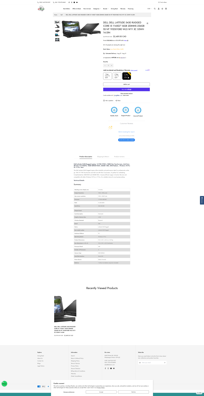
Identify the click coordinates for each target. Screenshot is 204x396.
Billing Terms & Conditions (78, 371)
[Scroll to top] (201, 387)
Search (73, 356)
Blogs (38, 363)
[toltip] (147, 23)
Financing (130, 9)
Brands (105, 9)
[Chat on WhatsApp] (4, 383)
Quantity (105, 62)
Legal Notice (40, 366)
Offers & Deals (77, 9)
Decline (133, 392)
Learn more (126, 95)
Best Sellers (66, 9)
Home (55, 15)
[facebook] (69, 2)
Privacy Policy (101, 388)
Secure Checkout (75, 368)
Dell (61, 15)
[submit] (165, 362)
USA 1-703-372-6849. (110, 362)
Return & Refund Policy (77, 358)
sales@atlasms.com (110, 365)
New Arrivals (87, 9)
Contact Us (40, 361)
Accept (101, 392)
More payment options (127, 93)
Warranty (122, 9)
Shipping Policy (75, 361)
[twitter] (74, 2)
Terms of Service (75, 363)
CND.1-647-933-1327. (110, 360)
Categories (96, 9)
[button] (126, 57)
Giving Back (114, 9)
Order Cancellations (76, 376)
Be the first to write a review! (126, 140)
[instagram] (71, 2)
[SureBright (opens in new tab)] (147, 70)
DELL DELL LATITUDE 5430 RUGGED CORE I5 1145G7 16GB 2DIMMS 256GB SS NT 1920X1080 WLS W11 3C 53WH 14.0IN (64, 329)
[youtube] (77, 2)
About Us (39, 358)
